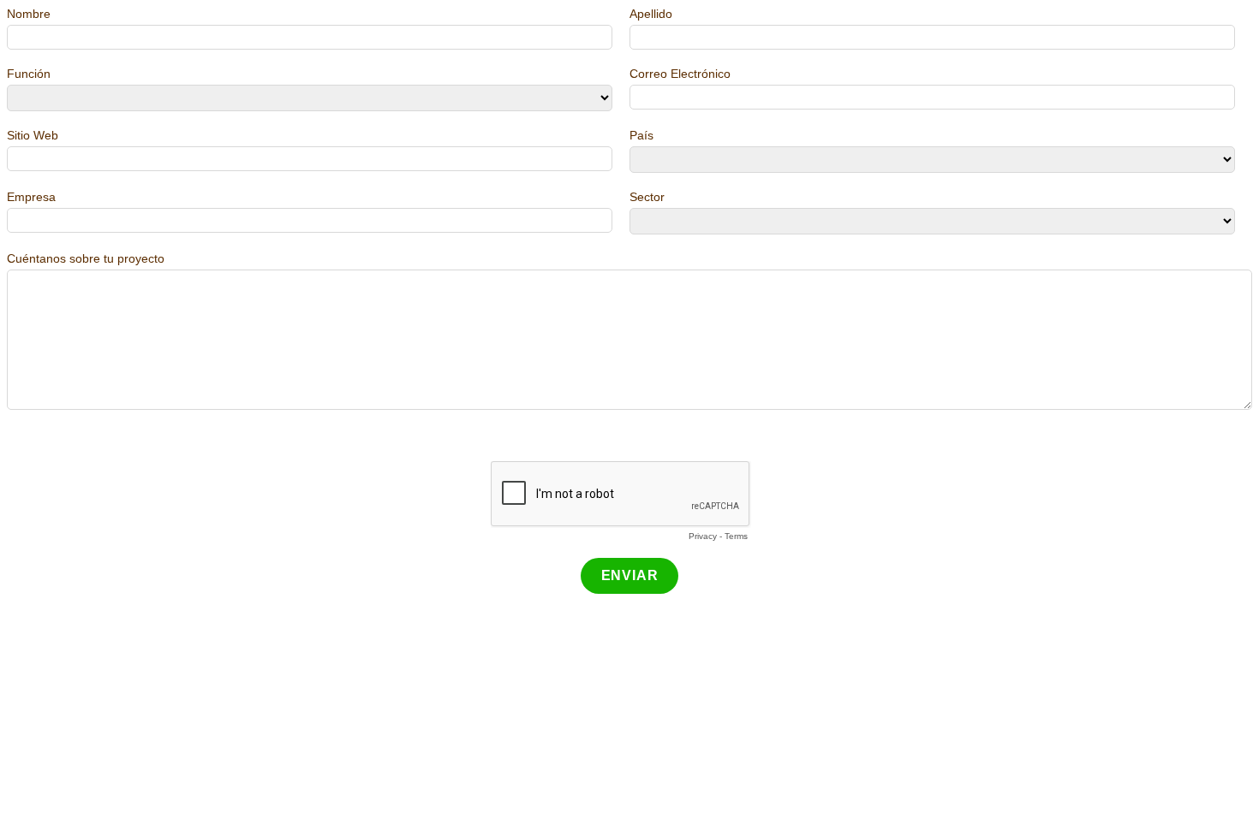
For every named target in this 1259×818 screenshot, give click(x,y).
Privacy (703, 536)
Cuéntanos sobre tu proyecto (85, 258)
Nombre (29, 14)
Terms (736, 536)
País (641, 135)
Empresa (31, 197)
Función (29, 73)
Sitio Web (32, 135)
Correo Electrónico (680, 73)
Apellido (651, 14)
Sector (647, 197)
